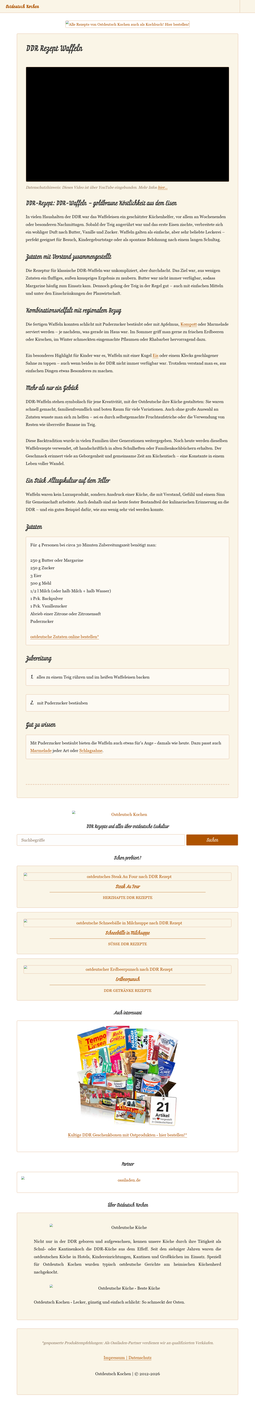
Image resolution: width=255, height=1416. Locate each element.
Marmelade (41, 750)
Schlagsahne (90, 750)
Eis (155, 355)
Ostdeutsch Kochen (22, 6)
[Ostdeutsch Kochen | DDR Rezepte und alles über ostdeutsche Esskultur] (127, 818)
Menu (247, 6)
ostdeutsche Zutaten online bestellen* (64, 636)
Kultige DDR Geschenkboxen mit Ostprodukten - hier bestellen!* (127, 1134)
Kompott (188, 324)
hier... (163, 187)
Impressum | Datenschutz (127, 1357)
